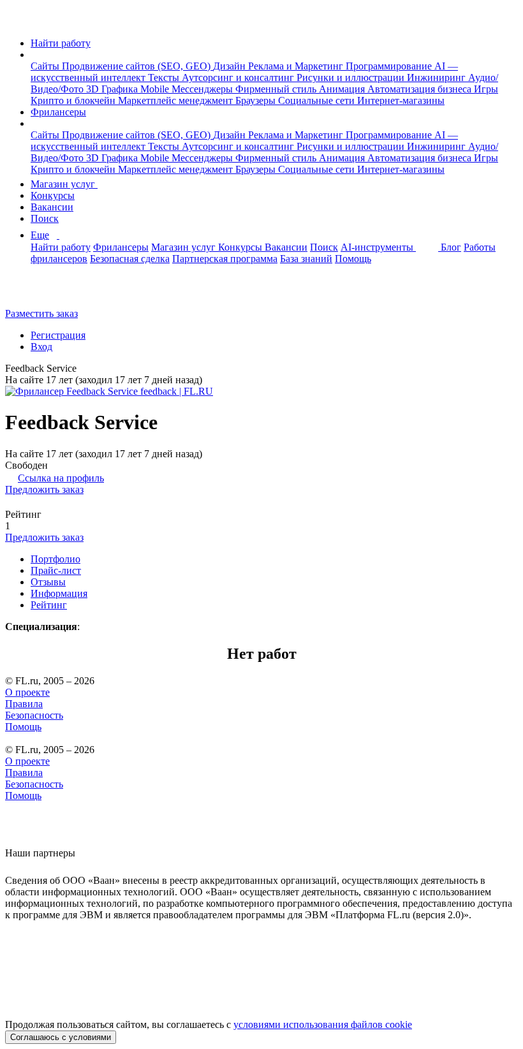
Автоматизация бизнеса (420, 89)
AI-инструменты (378, 247)
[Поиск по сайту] (41, 291)
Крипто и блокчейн (74, 100)
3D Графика (113, 89)
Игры (486, 89)
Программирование (390, 66)
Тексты (165, 77)
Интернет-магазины (401, 100)
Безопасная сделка (130, 258)
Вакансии (52, 207)
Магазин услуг (64, 184)
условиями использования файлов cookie (322, 1024)
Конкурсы (53, 195)
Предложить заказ (44, 489)
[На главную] (17, 21)
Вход (41, 346)
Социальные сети (317, 100)
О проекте (27, 692)
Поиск (45, 218)
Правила (24, 703)
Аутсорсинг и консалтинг (239, 77)
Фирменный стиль (277, 89)
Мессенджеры (203, 89)
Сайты (46, 66)
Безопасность (34, 715)
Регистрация (58, 335)
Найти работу (61, 43)
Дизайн (230, 66)
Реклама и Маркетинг (297, 66)
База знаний (306, 258)
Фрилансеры (58, 111)
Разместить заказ (41, 313)
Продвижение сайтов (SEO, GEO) (137, 66)
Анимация (343, 89)
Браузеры (256, 100)
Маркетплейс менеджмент (176, 100)
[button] (34, 54)
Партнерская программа (224, 258)
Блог (451, 247)
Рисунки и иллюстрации (352, 77)
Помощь (353, 258)
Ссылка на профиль (61, 478)
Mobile (156, 89)
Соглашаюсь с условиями (60, 1037)
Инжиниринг (437, 77)
